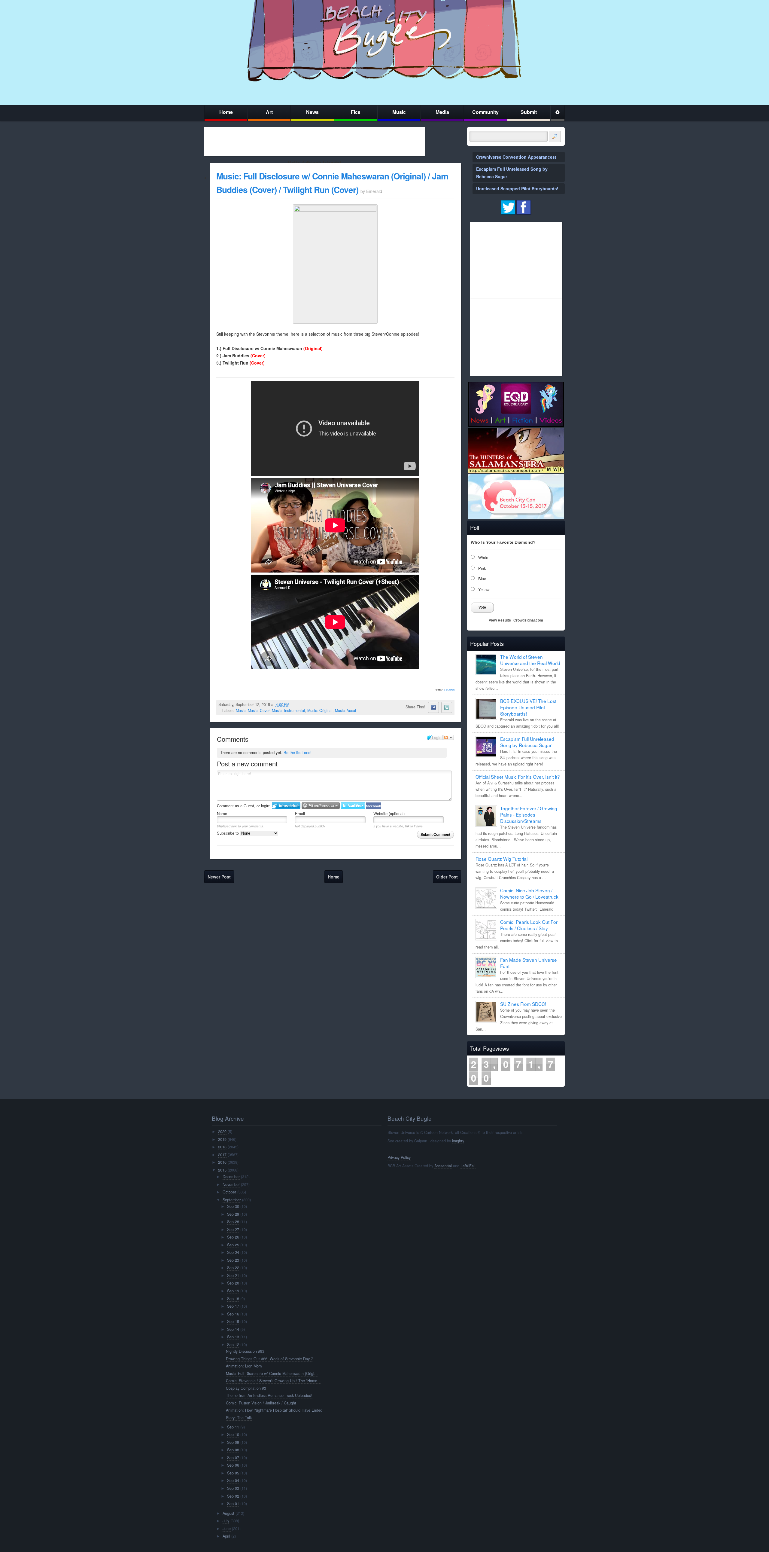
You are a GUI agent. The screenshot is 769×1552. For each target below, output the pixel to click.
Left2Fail (468, 1166)
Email (300, 813)
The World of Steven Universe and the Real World (530, 659)
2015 (222, 1170)
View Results (500, 620)
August (228, 1513)
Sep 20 (233, 1283)
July (226, 1520)
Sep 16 (233, 1314)
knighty (458, 1141)
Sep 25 (233, 1245)
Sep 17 (233, 1306)
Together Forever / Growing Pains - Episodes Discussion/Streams (528, 814)
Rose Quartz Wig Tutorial (501, 858)
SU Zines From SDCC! (523, 1004)
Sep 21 (233, 1275)
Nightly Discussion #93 (245, 1351)
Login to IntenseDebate (286, 805)
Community (485, 111)
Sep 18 (233, 1298)
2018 (222, 1147)
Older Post (447, 877)
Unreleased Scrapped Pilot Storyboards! (517, 188)
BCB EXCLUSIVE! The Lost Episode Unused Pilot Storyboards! (528, 707)
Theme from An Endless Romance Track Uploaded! (269, 1395)
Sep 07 (233, 1457)
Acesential (443, 1166)
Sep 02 (233, 1496)
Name (222, 813)
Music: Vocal (345, 710)
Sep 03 (233, 1488)
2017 (222, 1154)
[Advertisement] (314, 141)
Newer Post (219, 877)
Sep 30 (233, 1206)
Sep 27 (233, 1229)
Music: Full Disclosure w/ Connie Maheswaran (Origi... (272, 1373)
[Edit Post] (294, 704)
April (226, 1536)
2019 (222, 1139)
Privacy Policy (399, 1157)
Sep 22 (233, 1267)
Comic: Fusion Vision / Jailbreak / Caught (261, 1403)
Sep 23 (233, 1260)
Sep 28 (233, 1221)
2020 (222, 1131)
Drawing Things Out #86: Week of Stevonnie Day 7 (269, 1358)
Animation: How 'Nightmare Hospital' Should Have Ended (274, 1410)
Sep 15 (233, 1321)
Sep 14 (233, 1329)
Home (226, 111)
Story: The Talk (239, 1417)
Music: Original (320, 710)
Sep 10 (233, 1434)
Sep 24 (233, 1252)
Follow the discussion (448, 737)
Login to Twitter (353, 805)
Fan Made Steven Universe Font (528, 962)
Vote (482, 607)
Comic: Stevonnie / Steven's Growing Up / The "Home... (273, 1380)
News (312, 111)
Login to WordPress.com (321, 805)
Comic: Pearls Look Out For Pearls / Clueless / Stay (529, 924)
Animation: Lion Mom (244, 1366)
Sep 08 (233, 1450)
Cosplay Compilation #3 (246, 1388)
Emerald (449, 690)
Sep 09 (233, 1442)
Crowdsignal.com (528, 620)
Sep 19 (233, 1291)
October (229, 1192)
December (231, 1176)
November (231, 1184)
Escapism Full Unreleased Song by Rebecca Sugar (527, 741)
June (227, 1528)
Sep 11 (233, 1427)
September (232, 1199)
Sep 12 (233, 1344)
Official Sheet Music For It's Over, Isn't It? (518, 776)
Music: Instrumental (288, 710)
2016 (222, 1162)
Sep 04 (233, 1480)
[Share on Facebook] (433, 707)
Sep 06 (233, 1465)
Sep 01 (233, 1503)
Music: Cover (258, 710)
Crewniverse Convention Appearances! (516, 157)
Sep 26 (233, 1237)
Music (399, 111)
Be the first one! (298, 752)
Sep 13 (233, 1337)
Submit (529, 111)
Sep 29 (233, 1214)
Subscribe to (228, 833)
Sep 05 (233, 1473)
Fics (355, 111)
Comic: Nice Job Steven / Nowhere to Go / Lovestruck (529, 893)
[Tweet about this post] (446, 707)
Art (269, 111)
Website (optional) (389, 813)
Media (442, 111)
